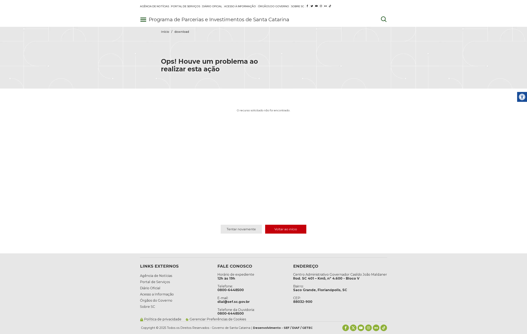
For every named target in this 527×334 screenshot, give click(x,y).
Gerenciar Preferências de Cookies (218, 319)
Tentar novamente (241, 229)
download (181, 32)
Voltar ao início (285, 229)
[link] (154, 6)
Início (165, 32)
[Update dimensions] (383, 19)
